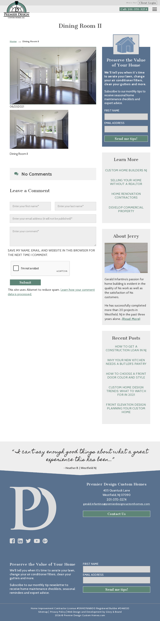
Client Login (147, 2)
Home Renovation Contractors (126, 195)
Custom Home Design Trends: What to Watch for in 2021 (126, 391)
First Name (111, 110)
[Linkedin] (20, 541)
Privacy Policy (58, 611)
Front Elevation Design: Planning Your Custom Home (126, 408)
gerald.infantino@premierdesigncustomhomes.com (116, 504)
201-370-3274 (116, 499)
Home (13, 41)
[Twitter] (28, 541)
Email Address (114, 123)
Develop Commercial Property (126, 209)
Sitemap (43, 611)
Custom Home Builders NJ (126, 170)
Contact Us (117, 514)
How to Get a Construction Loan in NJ (126, 348)
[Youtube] (37, 541)
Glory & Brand (114, 611)
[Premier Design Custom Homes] (16, 10)
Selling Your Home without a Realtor (126, 182)
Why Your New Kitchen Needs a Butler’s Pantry (126, 362)
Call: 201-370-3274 (134, 9)
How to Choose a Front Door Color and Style (126, 375)
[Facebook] (12, 541)
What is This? (131, 3)
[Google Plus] (45, 541)
